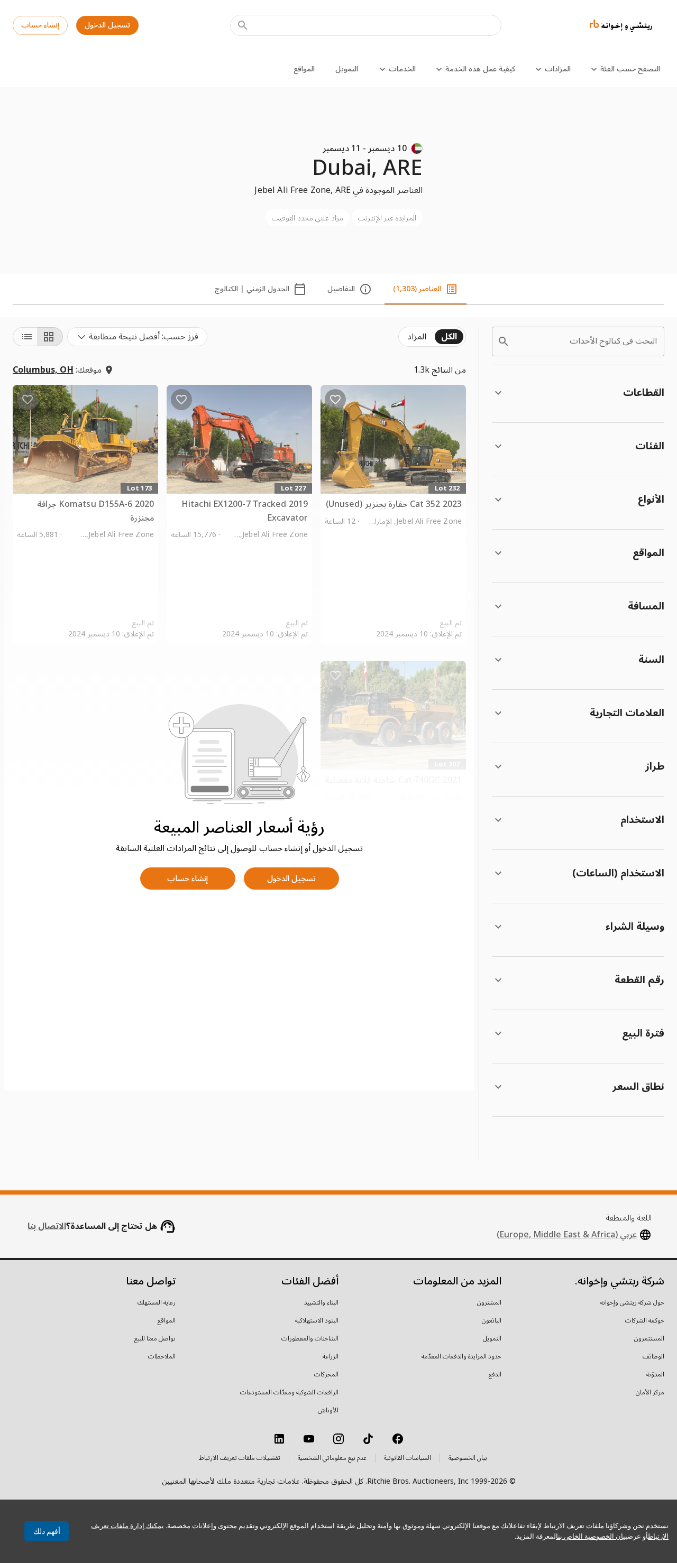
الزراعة (330, 1357)
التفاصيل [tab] (341, 289)
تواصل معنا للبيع (155, 1339)
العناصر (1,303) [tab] (417, 289)
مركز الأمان (650, 1393)
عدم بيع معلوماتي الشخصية (332, 1458)
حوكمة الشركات (644, 1321)
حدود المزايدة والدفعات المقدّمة (461, 1357)
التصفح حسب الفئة (630, 69)
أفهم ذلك (46, 1531)
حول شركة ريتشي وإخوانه (632, 1303)
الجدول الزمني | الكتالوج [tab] (252, 289)
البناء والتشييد (321, 1303)
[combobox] (137, 336)
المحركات (326, 1375)
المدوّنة (655, 1375)
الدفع (495, 1375)
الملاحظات (162, 1357)
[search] (503, 341)
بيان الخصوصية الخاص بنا (591, 1536)
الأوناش (328, 1411)
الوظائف (653, 1357)
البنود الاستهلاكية (316, 1321)
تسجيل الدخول (107, 25)
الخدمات (402, 69)
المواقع (304, 69)
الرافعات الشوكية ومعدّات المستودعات (289, 1393)
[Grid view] (50, 336)
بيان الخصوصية (468, 1458)
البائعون (491, 1321)
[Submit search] (242, 25)
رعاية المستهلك (157, 1303)
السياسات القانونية (407, 1458)
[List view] (25, 336)
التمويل (346, 69)
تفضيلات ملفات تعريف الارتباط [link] (239, 1458)
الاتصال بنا (47, 1226)
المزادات (558, 69)
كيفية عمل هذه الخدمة (480, 69)
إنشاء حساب (40, 25)
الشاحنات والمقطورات (309, 1339)
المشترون (489, 1303)
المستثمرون (649, 1339)
